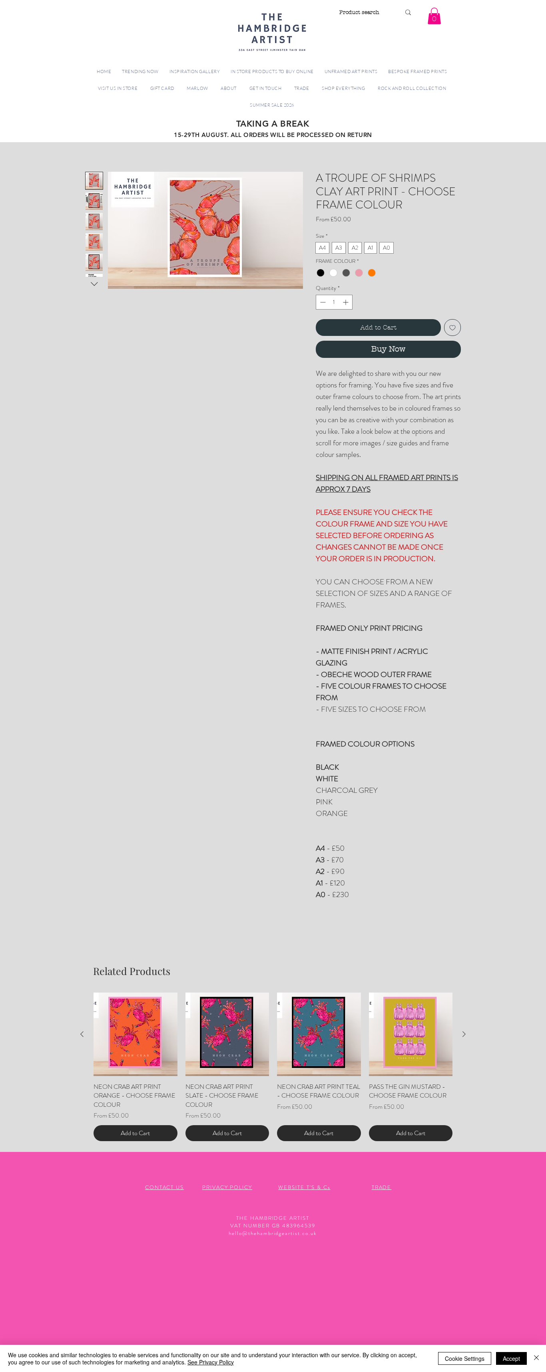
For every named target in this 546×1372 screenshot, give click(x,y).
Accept (511, 1358)
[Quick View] (135, 1034)
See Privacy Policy (210, 1362)
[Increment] (346, 302)
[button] (434, 16)
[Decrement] (322, 302)
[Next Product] (464, 1034)
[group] (273, 1067)
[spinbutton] (334, 302)
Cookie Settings (464, 1358)
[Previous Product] (82, 1034)
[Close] (536, 1358)
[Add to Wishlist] (452, 327)
